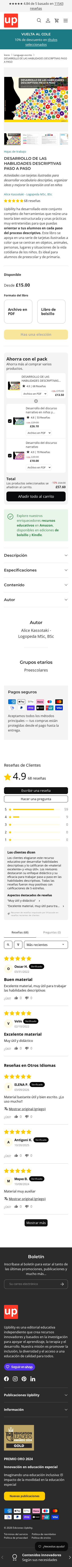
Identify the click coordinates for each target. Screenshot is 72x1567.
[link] (14, 386)
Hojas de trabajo (15, 151)
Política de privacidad (16, 1537)
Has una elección (36, 334)
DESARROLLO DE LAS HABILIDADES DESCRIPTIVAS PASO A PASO (35, 60)
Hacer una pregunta (36, 799)
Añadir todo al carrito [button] (36, 496)
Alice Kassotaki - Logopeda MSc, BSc (28, 194)
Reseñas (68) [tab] (20, 932)
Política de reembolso (44, 1534)
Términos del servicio (16, 1534)
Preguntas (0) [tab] (52, 932)
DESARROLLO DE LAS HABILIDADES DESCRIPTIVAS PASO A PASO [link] (40, 379)
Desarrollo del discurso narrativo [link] (41, 445)
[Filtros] (18, 945)
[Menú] (65, 20)
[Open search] (8, 945)
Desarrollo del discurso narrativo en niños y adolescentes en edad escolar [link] (41, 410)
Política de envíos (41, 1537)
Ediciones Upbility (22, 1527)
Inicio (7, 55)
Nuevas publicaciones (24, 1496)
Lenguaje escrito (23, 55)
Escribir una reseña (36, 790)
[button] (56, 20)
